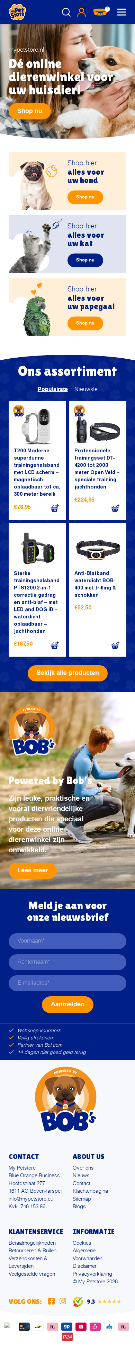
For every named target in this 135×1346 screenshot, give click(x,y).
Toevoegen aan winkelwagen (54, 508)
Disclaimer (85, 1266)
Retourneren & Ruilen (32, 1250)
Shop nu (29, 111)
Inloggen (81, 12)
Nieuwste (86, 389)
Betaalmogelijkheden (32, 1243)
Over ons (83, 1168)
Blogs (79, 1206)
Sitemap (82, 1199)
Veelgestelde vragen (32, 1274)
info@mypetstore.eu (31, 1199)
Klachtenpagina (90, 1191)
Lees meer (32, 870)
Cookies (82, 1243)
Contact (81, 1183)
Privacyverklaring (92, 1274)
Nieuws (81, 1175)
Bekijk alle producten (67, 673)
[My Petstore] (17, 12)
